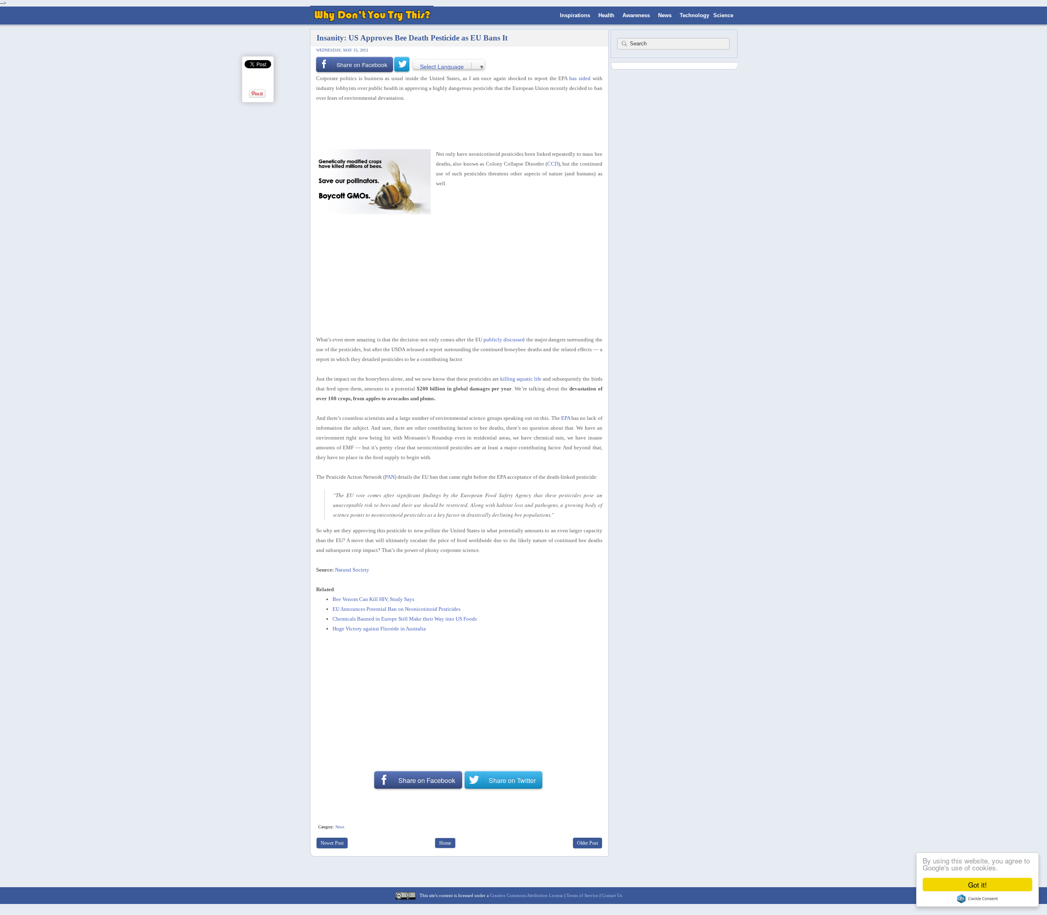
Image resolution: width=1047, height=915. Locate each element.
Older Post (587, 843)
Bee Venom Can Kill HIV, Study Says (373, 599)
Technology (694, 15)
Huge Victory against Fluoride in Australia (379, 629)
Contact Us (612, 895)
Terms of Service (582, 895)
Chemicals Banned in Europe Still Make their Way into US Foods (405, 619)
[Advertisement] (456, 124)
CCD (552, 164)
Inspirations (575, 15)
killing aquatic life (520, 379)
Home (445, 843)
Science (723, 15)
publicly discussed (504, 339)
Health (606, 15)
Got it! (977, 884)
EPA (565, 418)
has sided (580, 78)
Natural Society (352, 570)
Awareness (636, 15)
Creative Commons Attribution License (526, 895)
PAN (390, 477)
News (665, 15)
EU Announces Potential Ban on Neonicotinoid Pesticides (397, 609)
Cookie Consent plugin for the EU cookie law (977, 898)
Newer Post (332, 843)
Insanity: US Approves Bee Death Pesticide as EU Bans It (412, 38)
